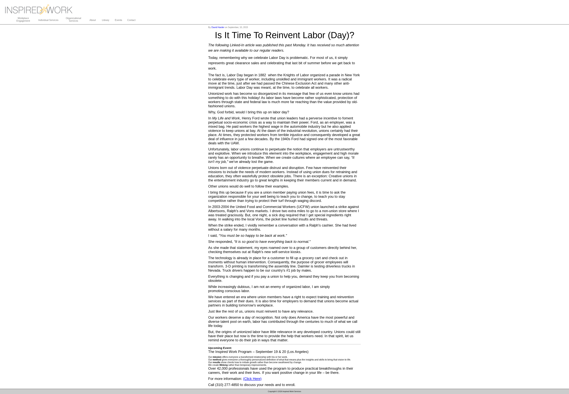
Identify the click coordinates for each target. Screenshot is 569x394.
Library (105, 20)
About (92, 20)
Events (118, 20)
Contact (131, 20)
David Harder (218, 27)
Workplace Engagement (23, 19)
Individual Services (48, 20)
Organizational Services (73, 19)
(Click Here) (252, 379)
